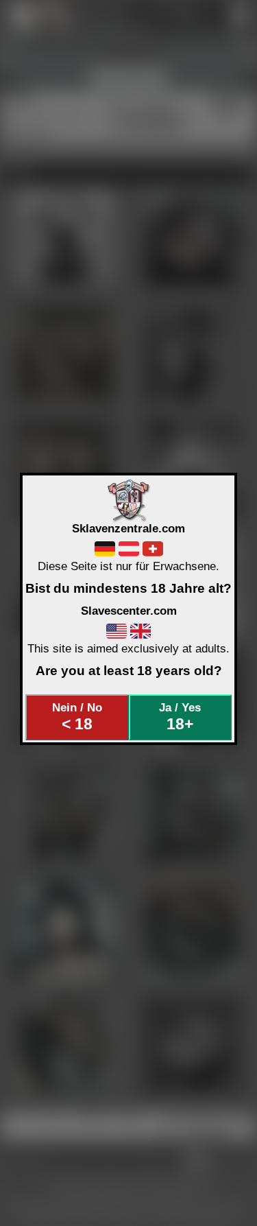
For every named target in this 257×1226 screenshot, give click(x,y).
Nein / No (77, 717)
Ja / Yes (180, 717)
